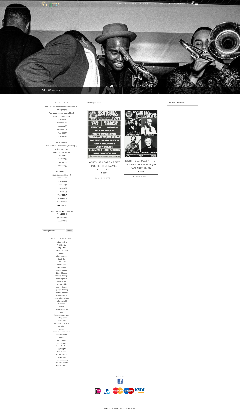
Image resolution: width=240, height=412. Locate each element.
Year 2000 (61, 214)
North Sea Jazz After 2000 (60, 211)
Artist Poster (59, 149)
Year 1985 (61, 198)
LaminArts (61, 306)
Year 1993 (60, 122)
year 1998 (61, 119)
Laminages (60, 109)
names (61, 329)
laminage (61, 304)
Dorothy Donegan (61, 276)
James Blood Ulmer (61, 298)
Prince (61, 337)
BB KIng (61, 253)
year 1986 (60, 205)
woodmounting (62, 360)
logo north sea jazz (61, 315)
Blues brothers (61, 256)
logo (62, 312)
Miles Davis (62, 320)
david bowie (61, 264)
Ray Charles (62, 343)
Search (69, 231)
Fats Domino (61, 281)
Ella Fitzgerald (61, 279)
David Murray (61, 267)
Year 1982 (61, 184)
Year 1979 (61, 155)
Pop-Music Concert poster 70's (60, 113)
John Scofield (62, 301)
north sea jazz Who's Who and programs (60, 106)
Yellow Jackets (61, 365)
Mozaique (62, 326)
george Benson (61, 287)
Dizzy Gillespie (61, 273)
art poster (61, 248)
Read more (141, 177)
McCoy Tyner (62, 318)
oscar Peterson (61, 334)
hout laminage (61, 295)
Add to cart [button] (104, 178)
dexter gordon (61, 270)
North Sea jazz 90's (60, 116)
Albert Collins (62, 242)
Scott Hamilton (62, 346)
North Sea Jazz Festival (61, 332)
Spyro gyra (62, 348)
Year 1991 (61, 133)
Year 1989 (61, 195)
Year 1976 (61, 165)
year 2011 (61, 221)
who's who (62, 357)
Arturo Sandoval (62, 250)
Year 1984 (61, 181)
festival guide (62, 284)
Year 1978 (61, 159)
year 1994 (61, 126)
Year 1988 (61, 202)
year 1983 (61, 188)
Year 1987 (60, 178)
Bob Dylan (62, 259)
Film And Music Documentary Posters (60, 146)
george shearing (62, 290)
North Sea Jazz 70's (60, 152)
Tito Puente (61, 351)
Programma (61, 340)
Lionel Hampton (62, 309)
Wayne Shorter (61, 354)
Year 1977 (61, 162)
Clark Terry (62, 262)
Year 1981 (60, 191)
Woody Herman (62, 362)
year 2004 (61, 217)
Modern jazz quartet (61, 323)
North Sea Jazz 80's (59, 175)
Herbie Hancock (62, 293)
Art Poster (60, 142)
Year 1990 (61, 136)
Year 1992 (60, 129)
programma (60, 171)
